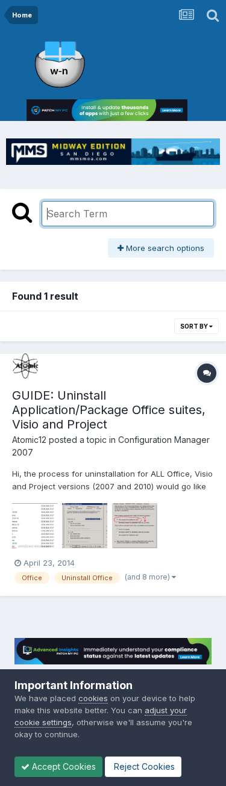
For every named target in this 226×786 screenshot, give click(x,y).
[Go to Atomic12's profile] (25, 366)
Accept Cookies (63, 766)
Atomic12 (29, 440)
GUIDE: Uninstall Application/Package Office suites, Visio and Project (109, 410)
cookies (93, 698)
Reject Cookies (143, 766)
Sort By (194, 326)
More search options (164, 248)
